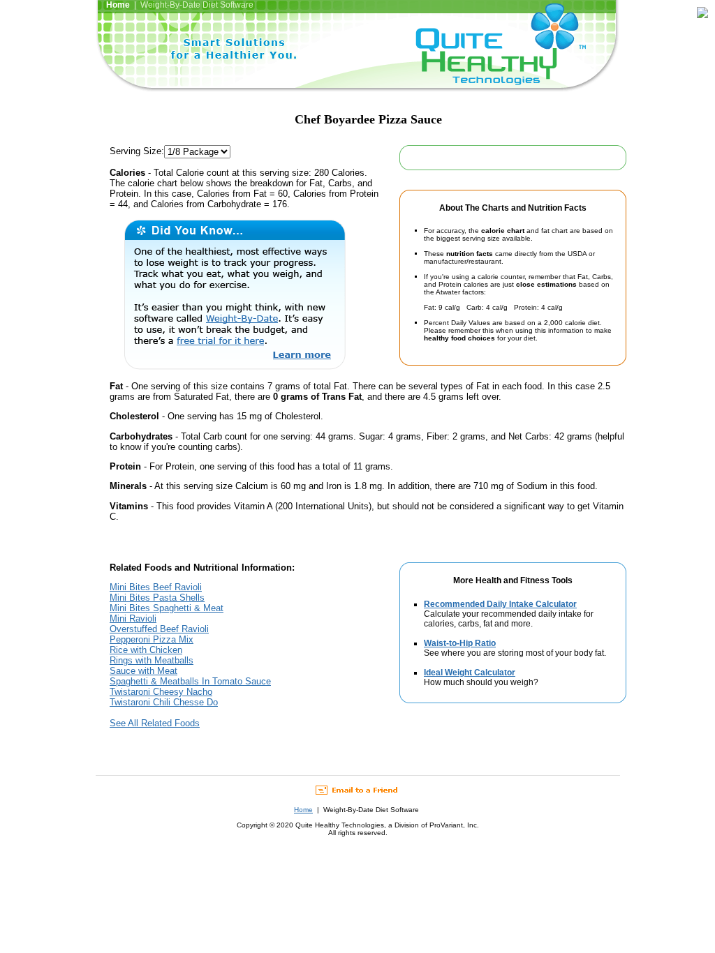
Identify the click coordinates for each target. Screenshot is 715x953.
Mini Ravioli (133, 618)
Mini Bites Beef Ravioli (156, 587)
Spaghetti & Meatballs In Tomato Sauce (190, 681)
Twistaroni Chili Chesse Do (164, 702)
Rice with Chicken (146, 650)
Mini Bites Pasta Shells (157, 597)
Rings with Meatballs (151, 660)
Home (303, 809)
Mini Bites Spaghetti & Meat (166, 608)
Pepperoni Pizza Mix (151, 639)
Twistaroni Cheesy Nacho (161, 691)
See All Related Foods (155, 723)
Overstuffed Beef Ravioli (159, 629)
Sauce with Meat (143, 671)
